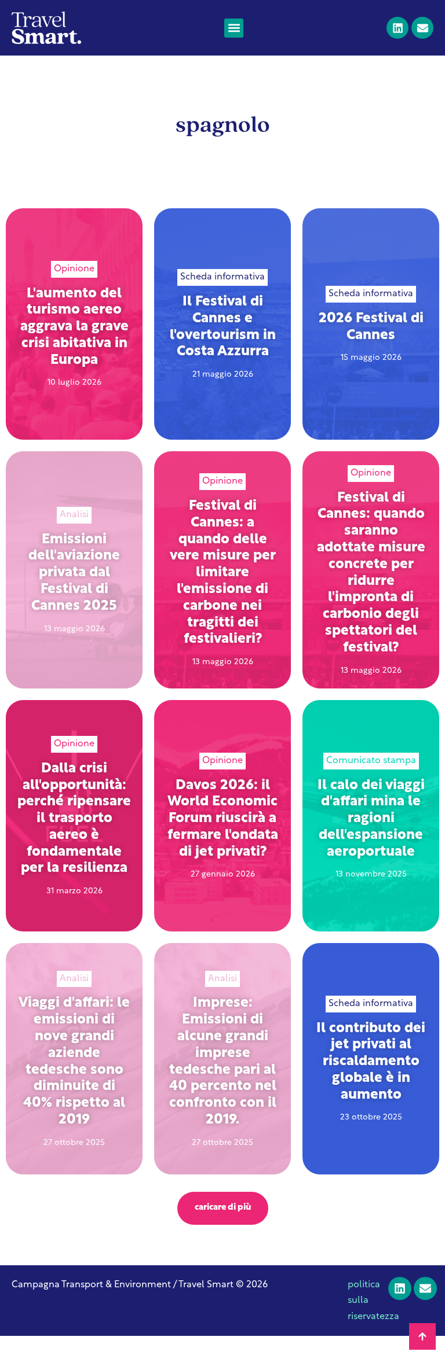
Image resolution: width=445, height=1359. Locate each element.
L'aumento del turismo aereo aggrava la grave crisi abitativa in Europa (74, 327)
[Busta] (422, 28)
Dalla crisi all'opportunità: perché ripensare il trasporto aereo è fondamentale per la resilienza (74, 819)
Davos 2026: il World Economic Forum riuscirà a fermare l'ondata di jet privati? (222, 819)
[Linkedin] (397, 28)
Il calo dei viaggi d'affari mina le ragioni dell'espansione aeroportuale (371, 819)
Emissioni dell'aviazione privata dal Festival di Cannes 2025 (74, 573)
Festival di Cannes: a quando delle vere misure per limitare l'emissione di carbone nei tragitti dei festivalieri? (223, 572)
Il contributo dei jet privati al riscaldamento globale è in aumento (370, 1062)
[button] (233, 28)
